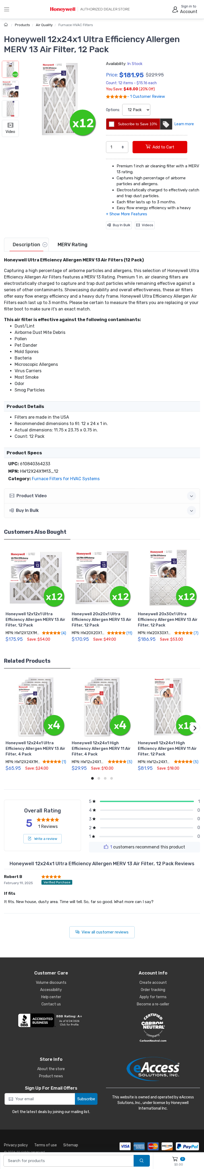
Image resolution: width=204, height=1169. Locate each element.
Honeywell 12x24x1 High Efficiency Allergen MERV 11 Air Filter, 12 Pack (167, 749)
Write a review (45, 839)
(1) (63, 762)
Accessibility (51, 990)
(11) (129, 633)
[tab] (26, 245)
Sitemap (70, 1145)
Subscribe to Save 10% (137, 124)
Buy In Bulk (121, 225)
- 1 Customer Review (146, 96)
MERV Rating (72, 245)
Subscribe (86, 1099)
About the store (51, 1069)
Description (26, 245)
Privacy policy (16, 1145)
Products (22, 25)
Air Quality (44, 25)
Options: (113, 110)
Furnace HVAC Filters (75, 25)
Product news (51, 1076)
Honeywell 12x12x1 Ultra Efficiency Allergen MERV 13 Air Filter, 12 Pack (35, 620)
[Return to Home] (6, 25)
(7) (195, 633)
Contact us (51, 1004)
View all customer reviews (105, 932)
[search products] (142, 1161)
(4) (63, 633)
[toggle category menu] (6, 9)
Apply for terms (153, 997)
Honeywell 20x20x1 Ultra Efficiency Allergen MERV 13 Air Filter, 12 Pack (101, 620)
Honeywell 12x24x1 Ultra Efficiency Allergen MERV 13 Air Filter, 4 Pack (35, 749)
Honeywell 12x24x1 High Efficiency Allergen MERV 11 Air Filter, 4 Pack (101, 749)
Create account (153, 982)
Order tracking (153, 990)
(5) (129, 762)
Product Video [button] (31, 495)
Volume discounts (51, 982)
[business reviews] (51, 1020)
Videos (147, 225)
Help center (51, 997)
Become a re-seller (153, 1004)
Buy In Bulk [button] (27, 510)
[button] (60, 99)
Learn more (184, 124)
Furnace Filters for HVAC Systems (66, 478)
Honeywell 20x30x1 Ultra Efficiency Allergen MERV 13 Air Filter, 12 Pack (168, 620)
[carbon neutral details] (153, 1027)
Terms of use (45, 1145)
